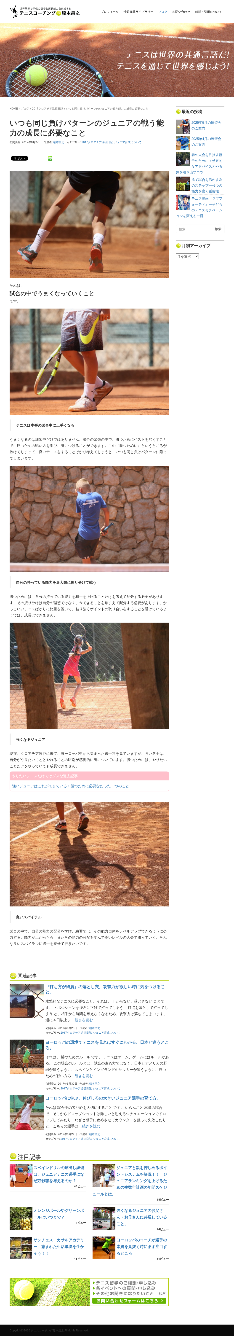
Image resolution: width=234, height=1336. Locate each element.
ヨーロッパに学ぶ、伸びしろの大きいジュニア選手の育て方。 (103, 1098)
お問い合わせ (181, 11)
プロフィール (110, 11)
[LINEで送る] (50, 158)
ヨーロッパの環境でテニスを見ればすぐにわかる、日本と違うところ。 (107, 1044)
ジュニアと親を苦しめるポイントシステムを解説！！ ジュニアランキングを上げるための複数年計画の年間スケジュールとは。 (130, 1181)
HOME (14, 108)
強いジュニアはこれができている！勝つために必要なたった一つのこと (70, 785)
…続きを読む (82, 1019)
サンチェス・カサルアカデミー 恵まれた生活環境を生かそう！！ (59, 1246)
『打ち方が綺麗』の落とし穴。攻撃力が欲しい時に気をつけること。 (105, 989)
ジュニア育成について (127, 142)
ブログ (162, 11)
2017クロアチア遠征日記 (47, 108)
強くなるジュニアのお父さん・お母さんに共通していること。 (142, 1216)
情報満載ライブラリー (138, 11)
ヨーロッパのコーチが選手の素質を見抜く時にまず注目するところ (142, 1246)
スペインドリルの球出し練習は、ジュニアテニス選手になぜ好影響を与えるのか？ (59, 1174)
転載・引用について (208, 11)
